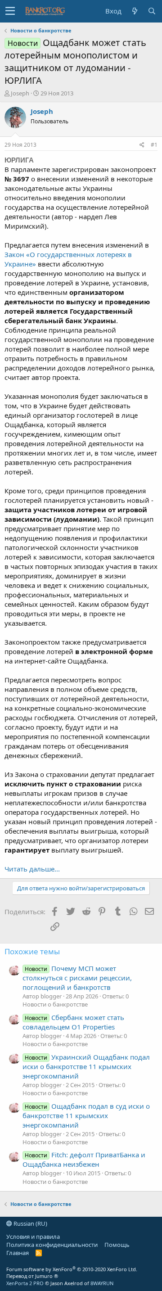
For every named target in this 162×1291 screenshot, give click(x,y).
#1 (154, 145)
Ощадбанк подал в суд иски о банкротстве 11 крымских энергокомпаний (86, 1115)
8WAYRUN (101, 1283)
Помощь (117, 1245)
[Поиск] (151, 11)
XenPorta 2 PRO (25, 1283)
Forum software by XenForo (71, 1269)
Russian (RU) (29, 1223)
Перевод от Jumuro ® (32, 1276)
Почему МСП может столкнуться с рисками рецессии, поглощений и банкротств (77, 978)
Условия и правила (33, 1236)
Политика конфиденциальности (52, 1245)
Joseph (20, 93)
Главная (17, 1253)
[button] (10, 11)
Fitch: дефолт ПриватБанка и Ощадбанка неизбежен (83, 1159)
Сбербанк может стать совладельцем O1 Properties (73, 1022)
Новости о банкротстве (55, 1004)
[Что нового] (134, 11)
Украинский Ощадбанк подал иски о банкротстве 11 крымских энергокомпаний (86, 1066)
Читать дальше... (32, 868)
